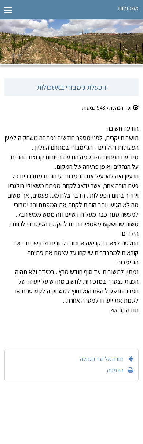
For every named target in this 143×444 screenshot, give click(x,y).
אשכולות (128, 8)
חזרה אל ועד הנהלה (102, 359)
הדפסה (115, 370)
